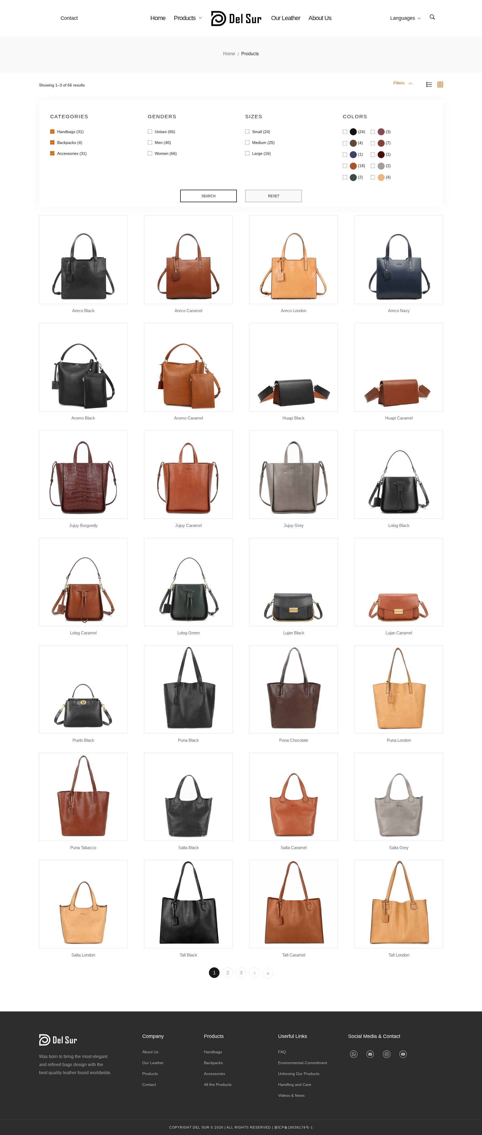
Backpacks (213, 1063)
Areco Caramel (188, 310)
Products (185, 18)
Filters (400, 83)
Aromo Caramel (188, 418)
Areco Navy (399, 310)
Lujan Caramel (398, 632)
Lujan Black (293, 632)
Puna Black (188, 740)
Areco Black (83, 310)
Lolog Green (188, 632)
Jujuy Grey (294, 525)
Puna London (399, 740)
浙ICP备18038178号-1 (293, 1127)
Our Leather (285, 18)
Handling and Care (294, 1084)
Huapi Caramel (399, 418)
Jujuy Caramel (188, 525)
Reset (273, 196)
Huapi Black (294, 418)
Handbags (213, 1052)
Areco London (293, 310)
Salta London (83, 955)
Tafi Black (188, 955)
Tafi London (399, 955)
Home (157, 18)
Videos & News (291, 1095)
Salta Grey (399, 847)
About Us (320, 18)
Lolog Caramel (83, 632)
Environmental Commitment (302, 1063)
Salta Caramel (294, 847)
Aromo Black (83, 418)
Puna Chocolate (293, 740)
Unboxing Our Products (298, 1073)
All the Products (218, 1084)
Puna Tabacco (83, 847)
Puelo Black (83, 740)
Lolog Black (398, 525)
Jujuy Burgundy (83, 525)
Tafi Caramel (293, 955)
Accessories (214, 1073)
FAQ (282, 1052)
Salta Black (188, 847)
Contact (69, 18)
